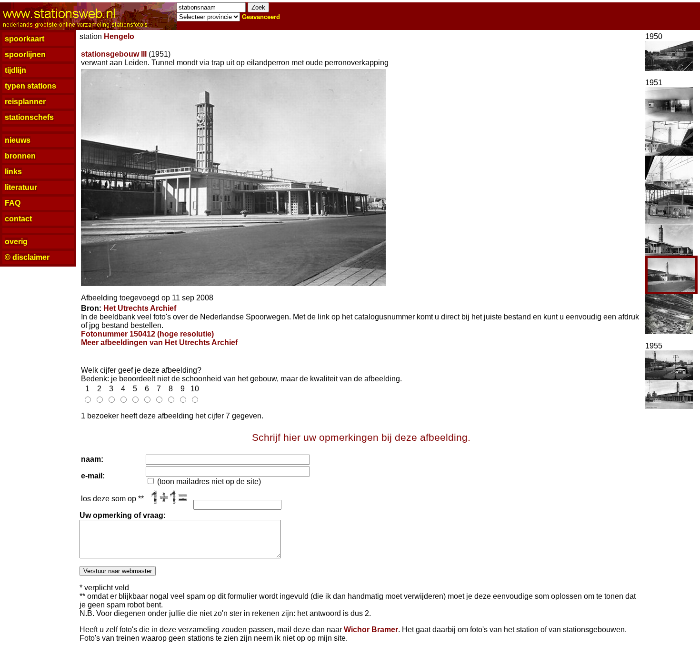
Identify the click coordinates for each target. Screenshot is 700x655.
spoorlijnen (25, 54)
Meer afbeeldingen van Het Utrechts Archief (159, 342)
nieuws (17, 140)
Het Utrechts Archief (139, 308)
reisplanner (25, 102)
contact (18, 219)
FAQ (12, 203)
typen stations (30, 86)
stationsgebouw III (114, 54)
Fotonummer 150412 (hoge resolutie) (147, 334)
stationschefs (29, 117)
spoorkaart (24, 39)
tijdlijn (15, 70)
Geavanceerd (261, 16)
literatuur (21, 187)
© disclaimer (27, 257)
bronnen (20, 156)
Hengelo (119, 36)
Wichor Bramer (371, 629)
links (13, 172)
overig (16, 242)
